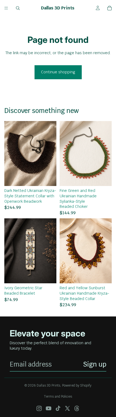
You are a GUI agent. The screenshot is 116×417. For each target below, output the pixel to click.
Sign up (94, 364)
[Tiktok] (58, 408)
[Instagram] (39, 408)
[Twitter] (67, 408)
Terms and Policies (58, 396)
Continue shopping (58, 72)
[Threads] (77, 408)
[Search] (18, 8)
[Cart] (109, 8)
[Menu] (6, 8)
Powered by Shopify (76, 385)
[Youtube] (48, 408)
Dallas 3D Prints (48, 385)
